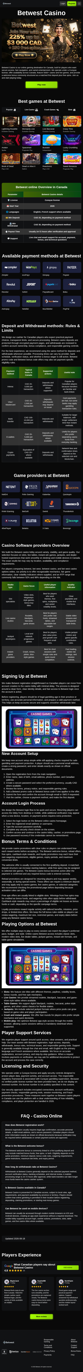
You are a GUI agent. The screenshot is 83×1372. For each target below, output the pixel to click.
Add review (68, 1267)
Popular (9, 110)
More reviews (41, 1316)
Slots (70, 110)
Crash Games (49, 110)
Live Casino (29, 110)
